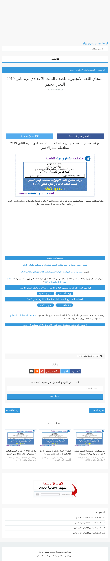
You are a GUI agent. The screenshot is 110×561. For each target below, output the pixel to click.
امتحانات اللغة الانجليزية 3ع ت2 (88, 356)
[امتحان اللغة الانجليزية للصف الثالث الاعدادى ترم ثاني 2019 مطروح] (55, 438)
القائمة (54, 59)
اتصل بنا (70, 556)
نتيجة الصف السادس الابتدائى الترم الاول (89, 528)
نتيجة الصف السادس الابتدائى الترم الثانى (89, 533)
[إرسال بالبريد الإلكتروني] (31, 371)
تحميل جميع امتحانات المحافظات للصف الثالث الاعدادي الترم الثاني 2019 (55, 265)
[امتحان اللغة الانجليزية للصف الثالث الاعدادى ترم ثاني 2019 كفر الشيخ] (20, 438)
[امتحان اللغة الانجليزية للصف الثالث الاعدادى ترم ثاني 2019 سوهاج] (89, 438)
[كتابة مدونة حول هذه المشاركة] (36, 371)
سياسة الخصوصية (61, 556)
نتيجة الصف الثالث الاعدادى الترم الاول (90, 518)
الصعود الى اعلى (42, 556)
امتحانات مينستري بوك (47, 552)
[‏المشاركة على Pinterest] (42, 371)
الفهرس (51, 556)
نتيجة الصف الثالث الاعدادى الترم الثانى (90, 523)
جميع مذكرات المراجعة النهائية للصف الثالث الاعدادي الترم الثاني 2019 (52, 272)
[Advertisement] (55, 19)
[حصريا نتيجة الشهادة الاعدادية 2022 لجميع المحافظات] (55, 488)
